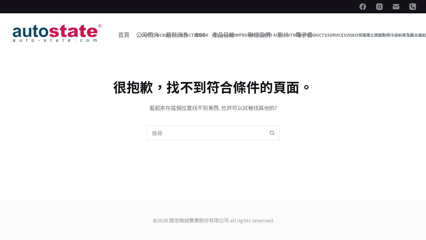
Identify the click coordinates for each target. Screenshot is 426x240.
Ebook (201, 35)
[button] (213, 35)
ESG (218, 35)
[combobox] (206, 132)
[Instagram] (379, 6)
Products (316, 35)
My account (280, 35)
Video (352, 35)
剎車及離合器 (410, 35)
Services (336, 35)
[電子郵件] (396, 6)
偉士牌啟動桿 (378, 35)
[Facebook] (362, 6)
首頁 (123, 35)
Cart (146, 35)
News (299, 35)
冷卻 (394, 35)
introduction (250, 35)
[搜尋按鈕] (272, 133)
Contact (184, 35)
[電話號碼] (412, 6)
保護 (362, 35)
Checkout (163, 35)
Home (228, 35)
